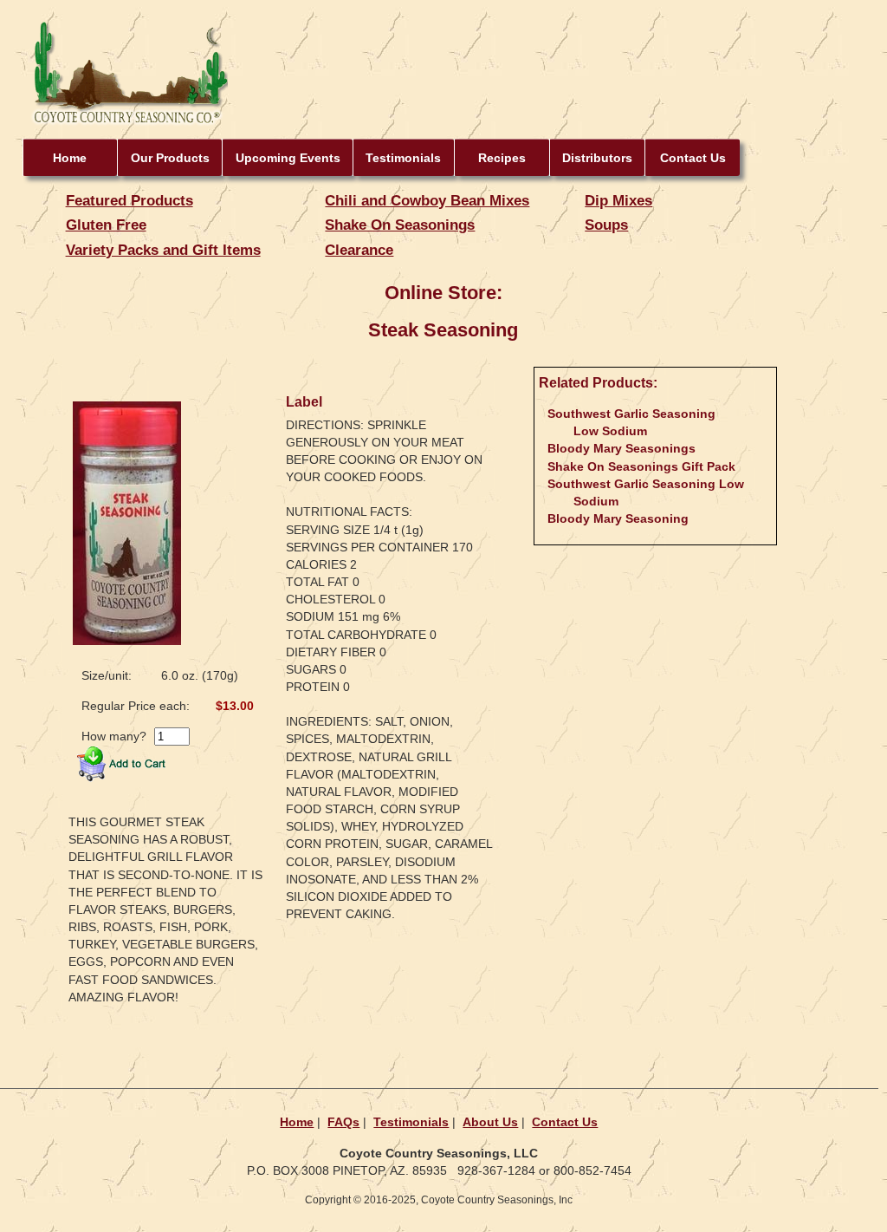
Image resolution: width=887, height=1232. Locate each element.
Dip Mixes (618, 200)
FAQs (343, 1122)
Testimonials (403, 158)
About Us (490, 1122)
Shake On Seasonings (400, 224)
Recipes (502, 158)
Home (70, 158)
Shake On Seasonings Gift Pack (641, 466)
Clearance (359, 249)
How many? (113, 736)
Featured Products (129, 200)
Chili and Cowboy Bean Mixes (427, 200)
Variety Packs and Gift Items (163, 249)
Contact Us (693, 158)
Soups (606, 224)
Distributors (597, 158)
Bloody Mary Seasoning (618, 518)
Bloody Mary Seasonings (621, 448)
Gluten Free (106, 224)
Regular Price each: (135, 706)
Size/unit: (106, 675)
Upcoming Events (288, 158)
